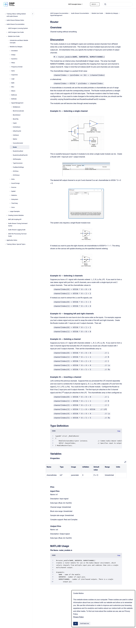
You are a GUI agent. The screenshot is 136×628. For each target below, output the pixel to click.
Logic (13, 79)
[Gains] (10, 71)
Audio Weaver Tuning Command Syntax (17, 225)
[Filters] (10, 63)
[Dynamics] (10, 59)
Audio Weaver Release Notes (15, 20)
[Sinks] (10, 179)
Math (12, 83)
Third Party (14, 203)
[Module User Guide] (7, 36)
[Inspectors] (10, 75)
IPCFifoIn (15, 171)
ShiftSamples (17, 159)
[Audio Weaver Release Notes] (5, 20)
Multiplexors (16, 107)
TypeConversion (18, 163)
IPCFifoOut (16, 175)
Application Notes (12, 240)
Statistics (14, 195)
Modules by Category (16, 47)
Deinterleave (16, 127)
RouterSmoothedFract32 (20, 155)
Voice (13, 207)
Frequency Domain (17, 67)
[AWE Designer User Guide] (7, 32)
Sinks (13, 179)
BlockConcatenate (18, 111)
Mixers (13, 91)
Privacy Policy (78, 617)
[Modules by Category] (8, 47)
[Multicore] (10, 95)
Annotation (14, 50)
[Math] (10, 83)
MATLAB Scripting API (14, 219)
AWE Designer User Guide (16, 32)
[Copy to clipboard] (49, 27)
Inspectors (14, 75)
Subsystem (14, 199)
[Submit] (105, 4)
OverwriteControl (18, 143)
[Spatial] (10, 191)
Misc (12, 87)
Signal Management (17, 103)
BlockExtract (16, 115)
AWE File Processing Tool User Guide (17, 235)
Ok (75, 623)
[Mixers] (10, 91)
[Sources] (10, 187)
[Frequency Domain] (10, 67)
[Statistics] (10, 195)
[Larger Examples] (8, 211)
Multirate (14, 99)
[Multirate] (10, 99)
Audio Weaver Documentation (15, 24)
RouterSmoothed (18, 151)
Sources (13, 187)
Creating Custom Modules (16, 215)
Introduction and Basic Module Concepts (19, 41)
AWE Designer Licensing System (18, 28)
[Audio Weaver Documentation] (5, 24)
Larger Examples (15, 211)
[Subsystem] (10, 199)
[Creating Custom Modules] (7, 215)
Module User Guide (14, 36)
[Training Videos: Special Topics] (5, 244)
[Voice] (10, 207)
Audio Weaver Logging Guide (16, 230)
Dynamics (14, 59)
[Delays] (10, 55)
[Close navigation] (32, 13)
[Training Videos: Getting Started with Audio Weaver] (5, 14)
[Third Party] (10, 203)
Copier (15, 123)
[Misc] (10, 87)
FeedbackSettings (18, 167)
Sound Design (15, 183)
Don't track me (84, 623)
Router (15, 147)
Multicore (14, 95)
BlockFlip (15, 119)
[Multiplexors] (11, 107)
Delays (13, 55)
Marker (15, 139)
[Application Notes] (5, 240)
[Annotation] (10, 51)
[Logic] (10, 79)
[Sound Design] (10, 183)
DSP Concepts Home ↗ (75, 4)
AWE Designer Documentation (59, 13)
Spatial (13, 191)
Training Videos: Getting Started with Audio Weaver (16, 15)
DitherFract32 (17, 131)
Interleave (16, 135)
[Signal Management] (10, 103)
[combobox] (117, 4)
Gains (13, 71)
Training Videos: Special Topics (16, 244)
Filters (13, 63)
